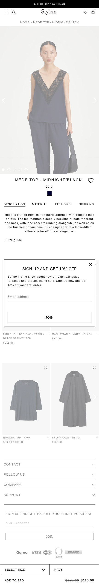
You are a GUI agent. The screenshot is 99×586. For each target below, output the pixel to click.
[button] (6, 12)
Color (50, 186)
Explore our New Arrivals (49, 4)
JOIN (49, 317)
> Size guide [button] (13, 240)
